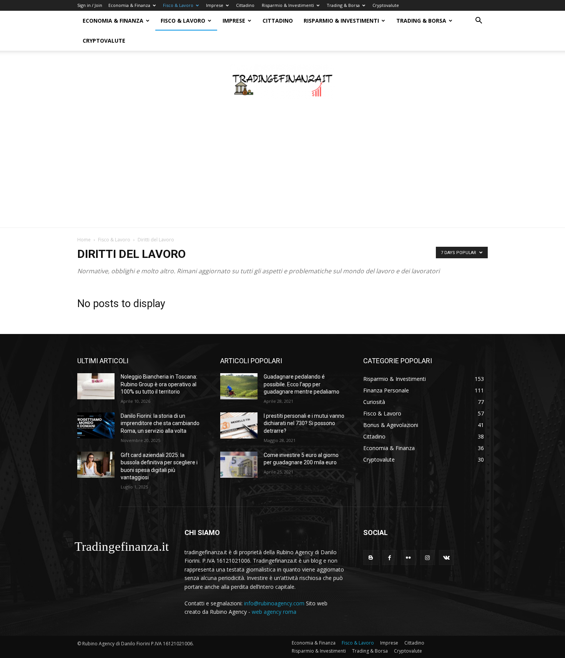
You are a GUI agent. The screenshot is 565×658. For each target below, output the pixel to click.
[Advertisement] (282, 170)
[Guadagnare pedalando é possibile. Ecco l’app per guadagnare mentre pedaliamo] (239, 386)
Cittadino (245, 5)
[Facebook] (389, 557)
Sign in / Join (89, 5)
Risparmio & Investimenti (288, 5)
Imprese (214, 5)
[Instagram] (427, 557)
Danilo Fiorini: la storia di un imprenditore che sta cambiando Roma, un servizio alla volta (160, 423)
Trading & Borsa (343, 5)
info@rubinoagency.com (274, 603)
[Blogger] (370, 557)
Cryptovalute (385, 5)
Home (84, 239)
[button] (478, 21)
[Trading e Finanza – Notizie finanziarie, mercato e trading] (282, 82)
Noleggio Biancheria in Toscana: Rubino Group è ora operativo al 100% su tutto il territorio (159, 384)
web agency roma (274, 611)
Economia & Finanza (129, 5)
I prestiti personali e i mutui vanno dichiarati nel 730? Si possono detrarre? (304, 423)
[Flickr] (408, 557)
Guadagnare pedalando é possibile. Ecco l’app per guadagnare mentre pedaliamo (301, 384)
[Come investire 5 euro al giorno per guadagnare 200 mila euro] (239, 465)
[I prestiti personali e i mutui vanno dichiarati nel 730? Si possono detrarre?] (239, 425)
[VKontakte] (446, 557)
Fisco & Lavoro (178, 5)
